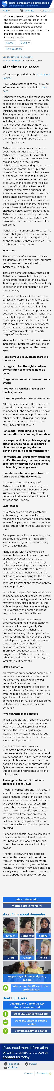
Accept (10, 42)
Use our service (10, 57)
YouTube (13, 1067)
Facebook (14, 1063)
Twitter (33, 1063)
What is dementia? (12, 60)
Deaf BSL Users (15, 998)
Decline (25, 42)
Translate (28, 10)
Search (47, 10)
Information (25, 57)
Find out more (14, 48)
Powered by (43, 1073)
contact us (11, 1057)
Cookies (28, 1073)
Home (6, 10)
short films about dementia (24, 914)
